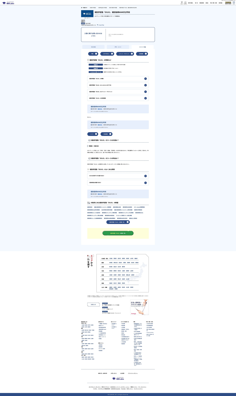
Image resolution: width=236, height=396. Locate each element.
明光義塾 (100, 331)
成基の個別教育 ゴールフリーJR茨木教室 (123, 210)
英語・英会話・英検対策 (138, 350)
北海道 (110, 258)
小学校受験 (124, 342)
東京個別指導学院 (102, 327)
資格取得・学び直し (125, 329)
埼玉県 (120, 262)
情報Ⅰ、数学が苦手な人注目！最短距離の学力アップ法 (138, 343)
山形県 (131, 258)
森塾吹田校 (89, 207)
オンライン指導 (102, 348)
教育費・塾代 (124, 331)
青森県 (115, 258)
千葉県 (124, 262)
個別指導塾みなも (139, 212)
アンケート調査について (107, 309)
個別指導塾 (201, 3)
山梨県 (131, 270)
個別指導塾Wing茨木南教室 (93, 210)
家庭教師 (123, 343)
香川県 (115, 283)
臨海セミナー (101, 325)
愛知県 (110, 270)
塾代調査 (220, 3)
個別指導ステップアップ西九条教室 (95, 215)
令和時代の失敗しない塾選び (138, 329)
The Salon (123, 388)
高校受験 (123, 325)
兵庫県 (115, 275)
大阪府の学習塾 (93, 7)
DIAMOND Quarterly (115, 388)
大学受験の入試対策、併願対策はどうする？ (138, 364)
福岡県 (110, 287)
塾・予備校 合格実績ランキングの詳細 (110, 305)
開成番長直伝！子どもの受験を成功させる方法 (138, 325)
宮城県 (123, 258)
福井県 (123, 266)
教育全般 (123, 334)
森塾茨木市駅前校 (138, 210)
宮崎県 (131, 287)
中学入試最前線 (137, 331)
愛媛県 (119, 283)
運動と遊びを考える (138, 336)
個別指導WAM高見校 (109, 215)
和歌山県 (128, 275)
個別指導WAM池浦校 (127, 207)
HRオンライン (130, 388)
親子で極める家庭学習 (150, 330)
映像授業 (100, 350)
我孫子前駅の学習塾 (113, 7)
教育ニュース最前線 (138, 356)
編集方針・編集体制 (102, 373)
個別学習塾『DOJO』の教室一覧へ (117, 222)
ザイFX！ (95, 388)
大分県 (127, 287)
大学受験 (123, 327)
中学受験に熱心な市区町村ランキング (125, 339)
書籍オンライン (134, 387)
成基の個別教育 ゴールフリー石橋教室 (102, 207)
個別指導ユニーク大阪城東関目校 (94, 218)
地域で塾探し (190, 3)
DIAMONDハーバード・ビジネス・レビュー (120, 387)
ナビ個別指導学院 (102, 333)
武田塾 (100, 338)
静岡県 (115, 270)
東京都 (110, 262)
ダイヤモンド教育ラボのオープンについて (111, 313)
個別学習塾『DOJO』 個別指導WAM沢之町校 (128, 7)
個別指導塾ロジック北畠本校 (93, 212)
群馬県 (136, 262)
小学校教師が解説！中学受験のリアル (138, 353)
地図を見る (100, 109)
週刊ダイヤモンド (105, 387)
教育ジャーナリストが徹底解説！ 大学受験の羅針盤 (138, 359)
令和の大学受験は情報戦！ (138, 339)
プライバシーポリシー (133, 373)
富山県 (115, 266)
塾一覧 (196, 3)
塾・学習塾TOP (84, 7)
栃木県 (132, 262)
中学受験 (123, 323)
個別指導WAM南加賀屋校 (109, 218)
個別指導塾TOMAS (102, 329)
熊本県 (123, 287)
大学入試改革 (149, 327)
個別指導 (100, 345)
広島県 (123, 279)
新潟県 (110, 266)
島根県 (115, 279)
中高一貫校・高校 (213, 3)
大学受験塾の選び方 (125, 336)
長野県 (127, 270)
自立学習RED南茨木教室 (107, 210)
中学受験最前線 (150, 325)
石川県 (119, 266)
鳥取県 (110, 279)
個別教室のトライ (102, 334)
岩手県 (119, 258)
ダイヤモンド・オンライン (95, 387)
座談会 (207, 3)
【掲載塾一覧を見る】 (103, 323)
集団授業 (100, 346)
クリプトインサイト (138, 388)
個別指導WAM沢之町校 (122, 218)
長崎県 (119, 287)
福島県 (135, 258)
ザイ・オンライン (142, 387)
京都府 (119, 275)
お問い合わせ (114, 373)
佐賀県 (115, 287)
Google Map (101, 25)
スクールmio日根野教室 (139, 207)
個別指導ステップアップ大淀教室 (126, 212)
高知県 (123, 283)
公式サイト (88, 17)
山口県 (127, 279)
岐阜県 (119, 270)
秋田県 (127, 258)
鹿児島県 (111, 289)
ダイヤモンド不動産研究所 (104, 388)
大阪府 (110, 275)
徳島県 (110, 283)
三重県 (123, 270)
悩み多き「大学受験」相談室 (138, 347)
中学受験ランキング (114, 324)
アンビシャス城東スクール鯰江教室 (124, 215)
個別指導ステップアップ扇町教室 (109, 212)
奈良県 (123, 275)
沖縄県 (116, 289)
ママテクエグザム (150, 332)
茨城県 (128, 262)
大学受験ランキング (114, 327)
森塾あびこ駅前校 (133, 218)
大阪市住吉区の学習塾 (102, 7)
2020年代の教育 (150, 323)
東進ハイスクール (102, 336)
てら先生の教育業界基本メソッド (138, 334)
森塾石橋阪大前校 (117, 207)
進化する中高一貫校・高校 (150, 335)
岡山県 (119, 279)
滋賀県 (132, 275)
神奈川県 (116, 262)
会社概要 (122, 373)
